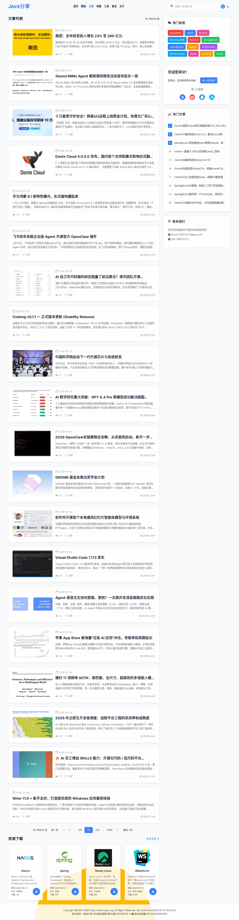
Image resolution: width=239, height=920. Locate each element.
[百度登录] (182, 97)
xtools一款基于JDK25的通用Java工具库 (197, 151)
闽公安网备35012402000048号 (150, 913)
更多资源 (151, 839)
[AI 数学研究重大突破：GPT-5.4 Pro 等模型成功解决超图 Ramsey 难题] (32, 404)
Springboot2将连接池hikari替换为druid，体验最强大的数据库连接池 (200, 143)
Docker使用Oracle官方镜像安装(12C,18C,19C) (200, 125)
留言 (114, 6)
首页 (75, 6)
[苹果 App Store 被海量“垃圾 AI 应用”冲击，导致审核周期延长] (32, 644)
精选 (83, 6)
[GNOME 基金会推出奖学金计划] (32, 484)
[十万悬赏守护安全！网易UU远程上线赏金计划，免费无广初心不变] (32, 123)
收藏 (70, 54)
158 (97, 829)
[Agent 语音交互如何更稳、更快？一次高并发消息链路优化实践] (32, 604)
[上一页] (63, 830)
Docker (193, 46)
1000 (109, 829)
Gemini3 (206, 53)
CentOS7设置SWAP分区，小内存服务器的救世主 (200, 203)
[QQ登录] (202, 97)
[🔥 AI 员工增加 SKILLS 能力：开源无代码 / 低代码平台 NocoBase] (32, 765)
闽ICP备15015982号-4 (119, 913)
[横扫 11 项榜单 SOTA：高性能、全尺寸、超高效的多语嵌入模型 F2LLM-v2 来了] (32, 684)
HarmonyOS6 (177, 39)
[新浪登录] (192, 97)
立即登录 (210, 80)
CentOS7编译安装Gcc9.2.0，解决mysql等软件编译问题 (199, 134)
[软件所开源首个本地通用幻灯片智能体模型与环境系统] (32, 524)
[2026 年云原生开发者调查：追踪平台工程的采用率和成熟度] (32, 725)
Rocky (220, 53)
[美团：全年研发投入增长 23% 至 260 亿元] (32, 43)
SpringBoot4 (210, 39)
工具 (106, 6)
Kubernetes (208, 46)
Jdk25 (190, 32)
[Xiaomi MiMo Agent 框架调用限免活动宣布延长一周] (32, 83)
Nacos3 (194, 39)
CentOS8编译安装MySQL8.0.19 (192, 160)
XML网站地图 (100, 913)
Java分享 (19, 6)
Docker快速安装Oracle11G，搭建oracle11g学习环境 (199, 169)
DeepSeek (175, 32)
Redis (193, 53)
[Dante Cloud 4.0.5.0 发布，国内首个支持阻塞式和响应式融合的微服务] (32, 163)
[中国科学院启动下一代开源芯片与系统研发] (32, 364)
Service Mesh (177, 53)
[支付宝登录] (212, 97)
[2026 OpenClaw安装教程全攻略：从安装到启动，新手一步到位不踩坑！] (32, 444)
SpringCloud (176, 46)
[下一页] (118, 830)
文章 (91, 6)
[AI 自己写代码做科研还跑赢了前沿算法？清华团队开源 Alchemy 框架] (32, 283)
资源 (98, 6)
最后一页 (127, 829)
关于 (122, 6)
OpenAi (203, 32)
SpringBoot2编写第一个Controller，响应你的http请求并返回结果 (199, 194)
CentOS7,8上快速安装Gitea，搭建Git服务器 (198, 177)
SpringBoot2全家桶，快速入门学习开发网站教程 (200, 186)
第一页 (54, 829)
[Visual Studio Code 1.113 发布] (32, 564)
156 (80, 829)
